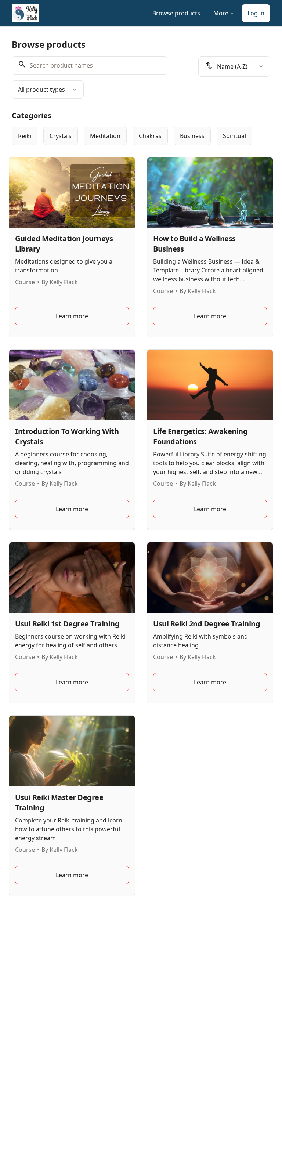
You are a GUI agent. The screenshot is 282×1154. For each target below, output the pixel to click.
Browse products (176, 13)
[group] (141, 136)
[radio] (24, 136)
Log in (255, 13)
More (220, 13)
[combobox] (48, 89)
